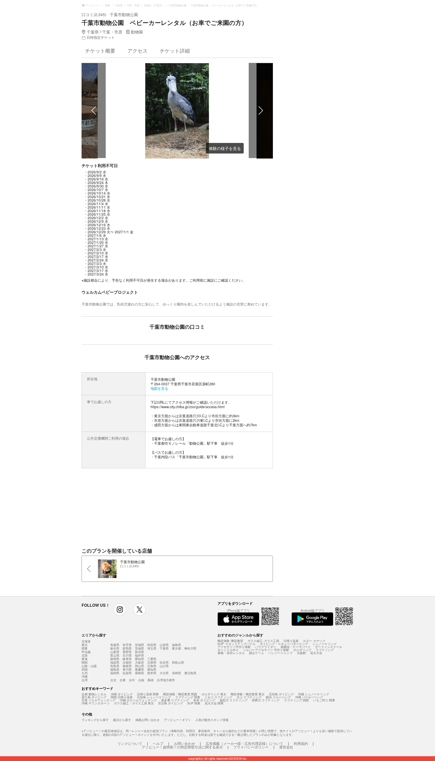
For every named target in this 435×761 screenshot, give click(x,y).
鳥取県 (114, 666)
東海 (85, 658)
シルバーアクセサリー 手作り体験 (266, 650)
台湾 (85, 679)
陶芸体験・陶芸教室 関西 (180, 694)
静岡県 (114, 659)
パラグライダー (265, 646)
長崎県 (139, 673)
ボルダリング (302, 650)
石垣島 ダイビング (281, 694)
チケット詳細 (175, 50)
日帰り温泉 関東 (148, 694)
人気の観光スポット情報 (212, 719)
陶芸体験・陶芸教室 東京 (248, 694)
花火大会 (316, 653)
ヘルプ (158, 743)
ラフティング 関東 (187, 697)
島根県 (127, 666)
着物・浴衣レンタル (231, 653)
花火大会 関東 (214, 703)
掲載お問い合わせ (147, 719)
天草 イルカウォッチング (99, 700)
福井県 (139, 655)
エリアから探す (94, 634)
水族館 (301, 653)
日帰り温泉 (291, 640)
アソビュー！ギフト (177, 719)
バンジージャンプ (280, 653)
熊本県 (151, 673)
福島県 (176, 644)
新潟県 (139, 652)
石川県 (127, 655)
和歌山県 (178, 662)
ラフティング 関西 (296, 700)
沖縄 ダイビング (122, 694)
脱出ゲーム (256, 653)
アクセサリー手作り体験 (234, 646)
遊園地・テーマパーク (295, 646)
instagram (120, 609)
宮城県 (139, 644)
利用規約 (301, 743)
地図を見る (159, 388)
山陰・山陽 (89, 665)
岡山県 (139, 666)
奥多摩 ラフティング (175, 700)
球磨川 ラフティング (266, 700)
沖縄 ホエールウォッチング (138, 700)
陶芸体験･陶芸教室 (230, 640)
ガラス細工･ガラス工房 (263, 640)
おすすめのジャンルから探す (240, 634)
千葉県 (164, 648)
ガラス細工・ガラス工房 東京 (134, 703)
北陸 (85, 655)
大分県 (164, 673)
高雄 (151, 680)
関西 (85, 662)
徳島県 (114, 669)
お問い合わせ (184, 743)
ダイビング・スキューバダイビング (284, 643)
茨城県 (139, 648)
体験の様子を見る (225, 148)
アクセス (137, 50)
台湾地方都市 (166, 680)
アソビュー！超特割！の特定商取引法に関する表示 (182, 746)
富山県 (114, 655)
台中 (132, 680)
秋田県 (151, 644)
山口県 (164, 666)
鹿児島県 (190, 673)
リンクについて (130, 743)
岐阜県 (127, 659)
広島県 (151, 666)
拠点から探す (122, 719)
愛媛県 (139, 669)
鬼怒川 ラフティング (233, 700)
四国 (85, 669)
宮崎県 (176, 673)
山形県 (164, 644)
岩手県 (127, 644)
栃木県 (114, 648)
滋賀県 (114, 662)
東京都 (176, 648)
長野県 (127, 652)
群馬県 (127, 648)
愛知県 (139, 659)
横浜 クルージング (278, 697)
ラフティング (325, 650)
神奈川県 (190, 648)
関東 (85, 648)
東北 (85, 644)
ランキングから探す (95, 719)
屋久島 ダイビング (94, 697)
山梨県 (114, 652)
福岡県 (114, 673)
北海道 (86, 641)
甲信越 (86, 651)
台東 (123, 680)
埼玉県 (151, 648)
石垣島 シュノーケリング (154, 697)
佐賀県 (127, 673)
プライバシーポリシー (251, 746)
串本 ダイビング (204, 700)
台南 (141, 680)
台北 (113, 680)
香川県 (127, 669)
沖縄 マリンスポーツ (96, 703)
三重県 (151, 659)
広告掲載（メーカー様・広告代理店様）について (244, 743)
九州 (85, 672)
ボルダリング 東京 (213, 694)
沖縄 (85, 676)
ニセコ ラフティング (218, 697)
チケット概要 (100, 50)
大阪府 (139, 662)
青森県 (114, 644)
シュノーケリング (324, 643)
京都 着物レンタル (94, 694)
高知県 (151, 669)
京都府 (127, 662)
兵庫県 (151, 662)
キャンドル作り (228, 650)
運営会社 (286, 746)
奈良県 (164, 662)
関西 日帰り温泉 (122, 697)
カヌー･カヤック (314, 640)
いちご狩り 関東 (324, 700)
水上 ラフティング (249, 697)
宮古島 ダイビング (170, 703)
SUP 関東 (193, 703)
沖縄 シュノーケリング (313, 694)
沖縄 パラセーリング (309, 697)
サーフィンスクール (328, 646)
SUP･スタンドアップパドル (237, 643)
